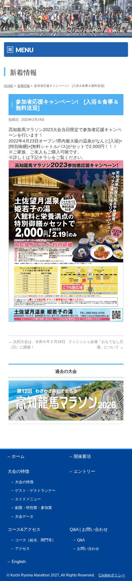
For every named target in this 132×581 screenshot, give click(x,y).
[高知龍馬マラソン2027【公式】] (66, 32)
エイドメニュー (28, 499)
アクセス (22, 548)
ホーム (18, 456)
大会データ (24, 516)
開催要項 (82, 456)
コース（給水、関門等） (35, 540)
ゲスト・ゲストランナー (35, 490)
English (19, 561)
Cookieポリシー (112, 575)
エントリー (84, 471)
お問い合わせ (88, 548)
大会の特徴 (24, 482)
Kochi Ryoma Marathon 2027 (34, 575)
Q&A (81, 540)
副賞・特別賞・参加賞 (33, 508)
